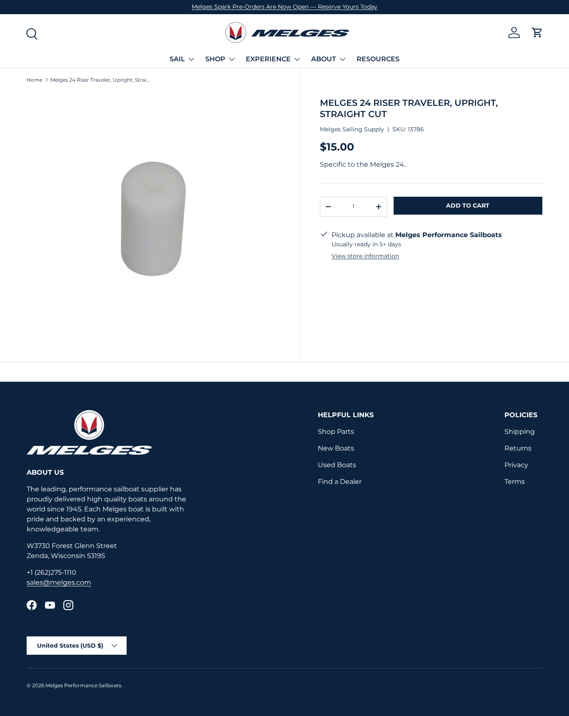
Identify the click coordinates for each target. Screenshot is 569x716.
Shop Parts (336, 432)
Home (34, 80)
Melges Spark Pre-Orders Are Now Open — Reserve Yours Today (284, 6)
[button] (537, 32)
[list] (153, 219)
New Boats (336, 448)
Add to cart (467, 205)
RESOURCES (378, 59)
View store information (365, 256)
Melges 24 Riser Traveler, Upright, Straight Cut (100, 80)
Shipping (519, 432)
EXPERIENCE (268, 59)
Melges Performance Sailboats (83, 685)
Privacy (516, 465)
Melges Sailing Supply (352, 129)
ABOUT (323, 59)
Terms (514, 482)
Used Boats (337, 465)
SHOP (215, 59)
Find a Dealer (340, 482)
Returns (518, 448)
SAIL (177, 59)
